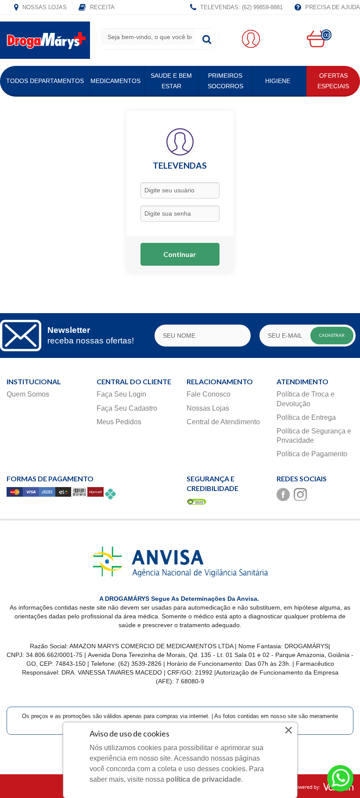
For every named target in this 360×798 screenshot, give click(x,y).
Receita (101, 7)
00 (326, 35)
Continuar (179, 254)
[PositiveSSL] (196, 501)
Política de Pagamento (312, 454)
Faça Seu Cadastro (127, 408)
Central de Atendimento (223, 422)
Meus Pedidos (119, 422)
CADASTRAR (332, 335)
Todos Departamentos (45, 80)
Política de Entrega (306, 417)
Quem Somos (28, 394)
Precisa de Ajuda (331, 7)
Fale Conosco (208, 394)
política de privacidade (203, 779)
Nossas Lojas (44, 7)
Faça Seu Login (121, 394)
